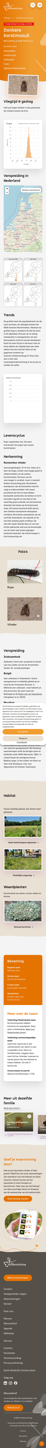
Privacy (23, 1431)
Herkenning (9, 59)
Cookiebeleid (22, 742)
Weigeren (23, 738)
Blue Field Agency (29, 1426)
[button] (7, 189)
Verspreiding (9, 51)
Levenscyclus (10, 55)
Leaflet (27, 186)
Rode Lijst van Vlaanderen (30, 694)
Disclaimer (23, 1436)
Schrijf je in (13, 1407)
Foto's (6, 64)
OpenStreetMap (33, 186)
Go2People (33, 1423)
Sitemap (23, 1441)
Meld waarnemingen (17, 1278)
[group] (19, 1134)
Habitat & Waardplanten (15, 68)
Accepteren (23, 732)
